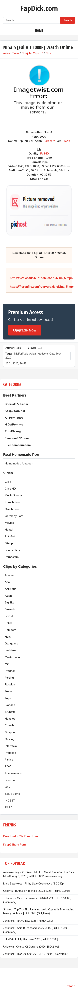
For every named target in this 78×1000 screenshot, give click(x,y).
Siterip (9, 543)
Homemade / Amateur (19, 463)
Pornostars (12, 556)
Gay (7, 786)
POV (8, 766)
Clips (48, 53)
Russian (10, 684)
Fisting (9, 759)
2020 (8, 357)
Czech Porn (12, 509)
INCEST (10, 800)
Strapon (10, 732)
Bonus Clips (12, 550)
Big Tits (9, 602)
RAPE (8, 807)
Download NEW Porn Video (20, 836)
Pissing (9, 677)
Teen (67, 140)
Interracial (11, 745)
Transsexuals (13, 773)
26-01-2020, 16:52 (15, 363)
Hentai (9, 529)
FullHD (44, 153)
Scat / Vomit (12, 793)
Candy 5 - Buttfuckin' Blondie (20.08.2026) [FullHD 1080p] (36, 890)
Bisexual (10, 780)
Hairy (8, 636)
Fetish (9, 623)
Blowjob (26, 53)
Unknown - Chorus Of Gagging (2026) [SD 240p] (31, 946)
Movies (9, 522)
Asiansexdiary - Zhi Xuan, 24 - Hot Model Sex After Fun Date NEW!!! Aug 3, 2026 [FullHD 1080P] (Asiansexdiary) (38, 874)
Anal (7, 582)
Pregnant (10, 670)
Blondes (10, 705)
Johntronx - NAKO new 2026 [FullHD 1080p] (28, 920)
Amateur (10, 575)
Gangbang (11, 643)
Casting (9, 739)
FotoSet (10, 536)
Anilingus (10, 588)
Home (39, 30)
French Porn (13, 502)
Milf (7, 664)
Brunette (10, 711)
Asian (6, 53)
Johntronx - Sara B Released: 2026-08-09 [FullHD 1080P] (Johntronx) (36, 930)
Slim (19, 347)
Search (68, 20)
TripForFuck (21, 353)
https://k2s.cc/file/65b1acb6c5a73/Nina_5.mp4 (41, 278)
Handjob (10, 718)
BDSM (9, 616)
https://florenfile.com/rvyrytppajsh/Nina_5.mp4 (42, 286)
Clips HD (38, 53)
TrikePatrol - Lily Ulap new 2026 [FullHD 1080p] (30, 939)
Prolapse (10, 752)
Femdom (10, 629)
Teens (15, 53)
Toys (8, 698)
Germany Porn (14, 515)
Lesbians (10, 650)
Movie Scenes (14, 495)
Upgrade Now (24, 330)
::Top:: (71, 986)
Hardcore (49, 140)
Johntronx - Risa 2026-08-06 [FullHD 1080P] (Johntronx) (35, 953)
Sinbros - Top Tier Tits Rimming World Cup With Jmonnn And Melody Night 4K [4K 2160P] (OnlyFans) (38, 911)
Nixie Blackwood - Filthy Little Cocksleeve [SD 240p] (33, 883)
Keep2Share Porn (14, 844)
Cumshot (10, 725)
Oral (51, 353)
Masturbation (13, 657)
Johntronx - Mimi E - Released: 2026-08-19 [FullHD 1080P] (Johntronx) (37, 900)
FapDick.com (39, 8)
